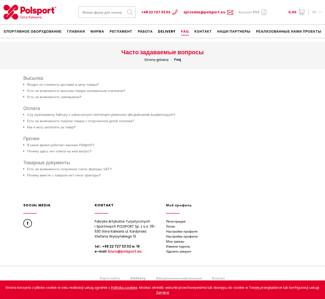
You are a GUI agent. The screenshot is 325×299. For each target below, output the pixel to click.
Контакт (203, 31)
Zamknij (162, 292)
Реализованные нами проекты (288, 31)
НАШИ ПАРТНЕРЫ (234, 31)
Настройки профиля (182, 231)
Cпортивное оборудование (33, 31)
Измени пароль (178, 246)
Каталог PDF (249, 12)
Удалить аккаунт (178, 251)
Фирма (97, 31)
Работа (145, 31)
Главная (76, 31)
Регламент (121, 31)
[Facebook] (27, 223)
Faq (185, 31)
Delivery (167, 31)
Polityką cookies (124, 287)
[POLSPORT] (30, 12)
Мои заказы (175, 241)
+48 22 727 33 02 (155, 12)
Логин (170, 226)
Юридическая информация (179, 278)
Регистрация (176, 221)
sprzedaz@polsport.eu (204, 12)
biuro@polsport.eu (125, 251)
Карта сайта (110, 278)
